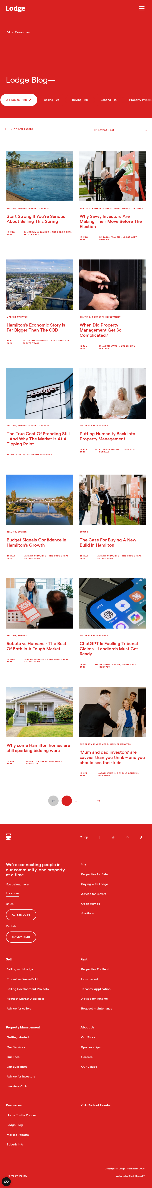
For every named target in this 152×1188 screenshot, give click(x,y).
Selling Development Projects (27, 989)
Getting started (17, 1037)
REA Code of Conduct (96, 1105)
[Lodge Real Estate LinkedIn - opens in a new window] (127, 837)
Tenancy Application (95, 989)
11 (85, 800)
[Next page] (98, 801)
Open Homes (90, 903)
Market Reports (17, 1134)
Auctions (87, 913)
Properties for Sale (94, 874)
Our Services (15, 1047)
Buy (83, 864)
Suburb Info (14, 1144)
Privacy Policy (17, 1175)
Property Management (23, 1027)
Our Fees (13, 1057)
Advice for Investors (20, 1076)
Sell (9, 959)
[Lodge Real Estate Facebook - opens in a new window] (99, 837)
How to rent (89, 979)
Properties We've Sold (22, 979)
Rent (83, 959)
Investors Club (16, 1086)
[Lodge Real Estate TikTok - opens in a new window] (141, 837)
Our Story (87, 1037)
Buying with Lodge (94, 884)
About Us (87, 1027)
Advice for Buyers (93, 893)
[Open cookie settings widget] (6, 1181)
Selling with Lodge (19, 969)
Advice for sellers (19, 1008)
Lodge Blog (14, 1125)
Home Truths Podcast (22, 1115)
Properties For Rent (94, 969)
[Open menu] (141, 8)
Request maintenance (96, 1008)
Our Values (88, 1066)
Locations (12, 893)
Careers (86, 1057)
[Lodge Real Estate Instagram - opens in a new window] (113, 837)
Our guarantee (16, 1066)
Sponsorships (90, 1047)
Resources (14, 1105)
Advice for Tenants (94, 998)
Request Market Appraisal (25, 998)
